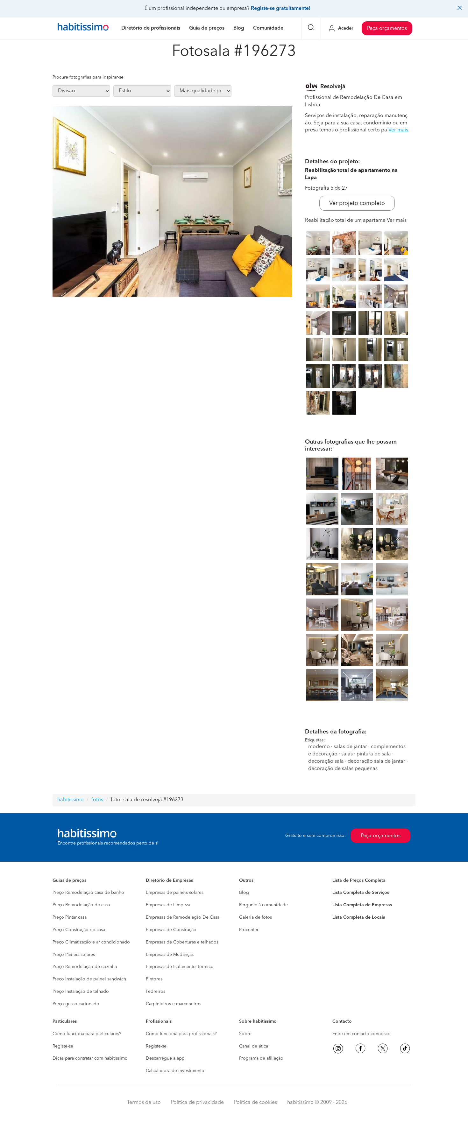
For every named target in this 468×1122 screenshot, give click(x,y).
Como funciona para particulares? (87, 1034)
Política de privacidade (197, 1102)
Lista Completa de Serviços (360, 892)
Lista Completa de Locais (358, 917)
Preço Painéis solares (74, 954)
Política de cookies (255, 1102)
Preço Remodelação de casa (81, 905)
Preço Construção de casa (79, 930)
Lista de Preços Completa (359, 880)
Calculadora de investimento (175, 1071)
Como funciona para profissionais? (181, 1034)
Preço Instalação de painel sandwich (89, 979)
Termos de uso (144, 1102)
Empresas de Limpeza (168, 905)
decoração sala (326, 761)
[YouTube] (382, 1048)
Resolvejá (332, 86)
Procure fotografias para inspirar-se (88, 77)
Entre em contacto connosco (361, 1034)
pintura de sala (374, 754)
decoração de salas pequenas (343, 768)
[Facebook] (360, 1048)
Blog (244, 892)
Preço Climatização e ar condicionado (91, 942)
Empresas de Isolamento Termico (180, 966)
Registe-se (63, 1046)
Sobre (245, 1034)
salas (347, 754)
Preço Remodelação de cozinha (85, 966)
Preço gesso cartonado (76, 1004)
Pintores (154, 979)
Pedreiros (155, 991)
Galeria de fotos (255, 917)
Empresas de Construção (171, 930)
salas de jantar (350, 746)
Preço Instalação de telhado (81, 991)
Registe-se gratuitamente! (280, 8)
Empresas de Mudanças (170, 954)
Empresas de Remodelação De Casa (182, 917)
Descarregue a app (165, 1058)
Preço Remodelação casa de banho (88, 892)
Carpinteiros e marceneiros (173, 1004)
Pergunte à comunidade (263, 905)
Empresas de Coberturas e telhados (182, 942)
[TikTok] (405, 1048)
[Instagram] (338, 1048)
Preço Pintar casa (70, 917)
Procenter (249, 930)
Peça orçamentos (387, 28)
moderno (319, 746)
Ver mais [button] (398, 130)
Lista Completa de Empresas (362, 905)
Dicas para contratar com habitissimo (90, 1058)
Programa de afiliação (261, 1058)
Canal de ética (253, 1046)
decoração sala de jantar (376, 761)
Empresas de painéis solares (174, 892)
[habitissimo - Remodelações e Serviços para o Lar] (83, 28)
